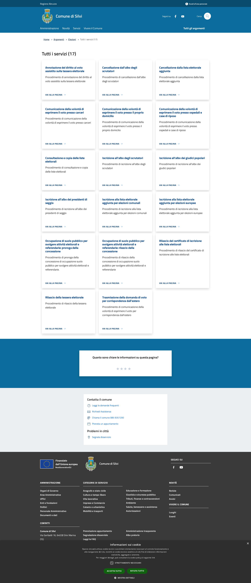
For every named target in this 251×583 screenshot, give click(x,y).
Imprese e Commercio (94, 503)
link (153, 557)
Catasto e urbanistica (94, 507)
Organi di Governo (49, 490)
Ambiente (131, 503)
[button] (125, 578)
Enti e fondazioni (48, 503)
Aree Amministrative (50, 495)
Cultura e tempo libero (94, 495)
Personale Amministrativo (53, 511)
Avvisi (172, 499)
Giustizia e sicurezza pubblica (141, 494)
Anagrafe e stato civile (94, 490)
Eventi (172, 516)
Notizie (172, 490)
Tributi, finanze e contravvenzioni (143, 498)
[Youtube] (181, 16)
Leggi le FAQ (89, 539)
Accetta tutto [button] (114, 571)
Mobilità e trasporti (93, 511)
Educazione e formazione (138, 490)
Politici (43, 507)
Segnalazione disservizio (95, 535)
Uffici (42, 499)
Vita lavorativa (90, 499)
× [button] (248, 543)
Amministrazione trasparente (141, 531)
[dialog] (125, 561)
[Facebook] (174, 16)
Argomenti (59, 39)
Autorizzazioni (133, 511)
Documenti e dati (48, 515)
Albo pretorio (133, 535)
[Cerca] (207, 16)
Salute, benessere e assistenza (141, 507)
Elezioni (72, 39)
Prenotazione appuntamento (97, 531)
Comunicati (174, 495)
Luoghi (172, 512)
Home (46, 39)
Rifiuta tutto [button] (137, 571)
